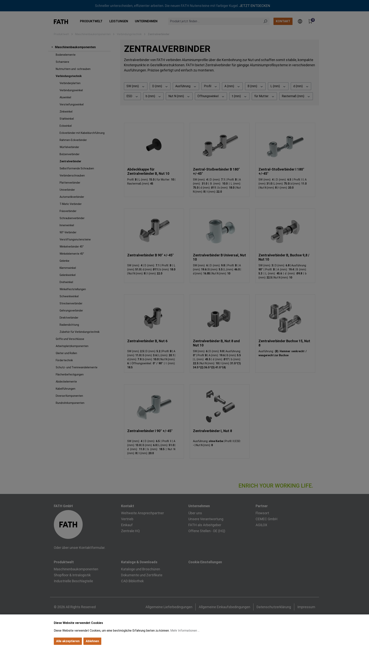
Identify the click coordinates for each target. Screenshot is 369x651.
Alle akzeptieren (68, 641)
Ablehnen (92, 641)
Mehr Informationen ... (184, 630)
